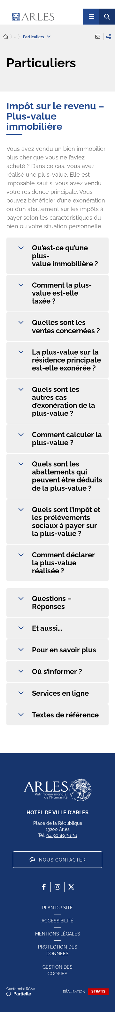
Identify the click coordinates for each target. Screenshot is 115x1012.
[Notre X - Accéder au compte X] (71, 887)
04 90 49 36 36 (61, 835)
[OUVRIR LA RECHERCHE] (107, 17)
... (15, 36)
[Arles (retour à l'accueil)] (44, 16)
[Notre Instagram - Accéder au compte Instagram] (57, 887)
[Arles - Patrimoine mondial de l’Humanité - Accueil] (57, 790)
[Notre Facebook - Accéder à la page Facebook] (44, 887)
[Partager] (108, 37)
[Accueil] (5, 36)
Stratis (98, 991)
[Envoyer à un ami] (98, 37)
